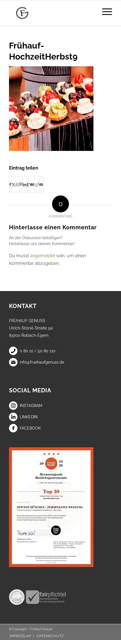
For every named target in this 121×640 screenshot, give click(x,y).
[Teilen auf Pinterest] (21, 184)
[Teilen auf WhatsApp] (17, 184)
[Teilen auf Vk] (31, 184)
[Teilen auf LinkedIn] (24, 184)
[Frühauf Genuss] (50, 13)
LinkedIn (29, 417)
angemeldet (42, 255)
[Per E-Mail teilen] (41, 184)
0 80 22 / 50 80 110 (37, 351)
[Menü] (104, 11)
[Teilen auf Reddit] (36, 184)
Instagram (31, 405)
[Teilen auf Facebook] (10, 184)
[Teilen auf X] (13, 184)
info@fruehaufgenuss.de (42, 362)
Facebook (30, 428)
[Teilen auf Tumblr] (28, 184)
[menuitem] (104, 11)
